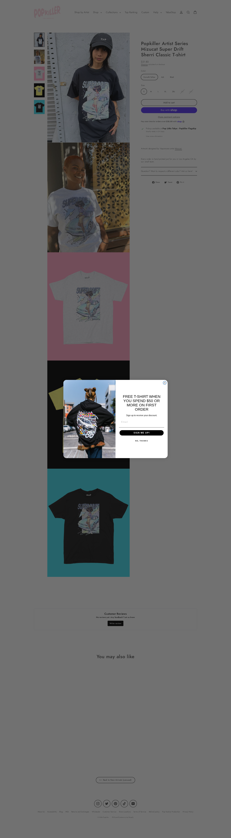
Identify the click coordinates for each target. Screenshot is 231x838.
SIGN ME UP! (142, 433)
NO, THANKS (141, 441)
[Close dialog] (164, 382)
